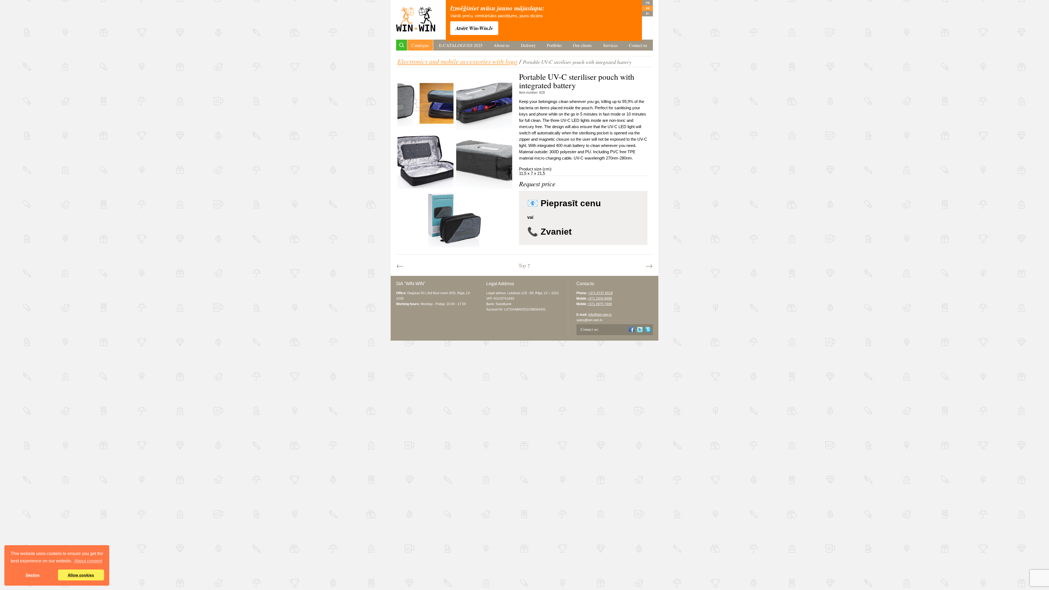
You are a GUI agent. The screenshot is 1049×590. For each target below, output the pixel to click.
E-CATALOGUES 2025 (460, 45)
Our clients (582, 45)
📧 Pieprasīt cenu (564, 203)
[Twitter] (640, 329)
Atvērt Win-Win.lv (474, 28)
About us (501, 45)
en (647, 8)
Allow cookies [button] (81, 575)
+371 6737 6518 (600, 293)
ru (647, 2)
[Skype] (648, 329)
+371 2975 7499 (599, 304)
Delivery (528, 45)
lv (647, 13)
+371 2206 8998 (599, 298)
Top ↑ (524, 265)
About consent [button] (88, 561)
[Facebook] (631, 329)
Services (610, 45)
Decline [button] (33, 575)
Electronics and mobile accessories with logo (457, 61)
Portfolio (554, 45)
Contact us (638, 45)
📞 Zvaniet (549, 232)
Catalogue (420, 45)
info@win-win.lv (600, 315)
